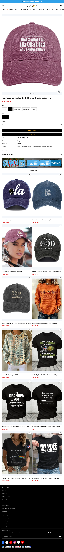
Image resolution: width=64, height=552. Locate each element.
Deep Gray (17, 109)
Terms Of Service (6, 505)
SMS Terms (4, 511)
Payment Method (6, 523)
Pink (10, 109)
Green (4, 109)
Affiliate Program (6, 496)
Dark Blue (26, 109)
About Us (4, 490)
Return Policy (5, 521)
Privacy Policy (5, 502)
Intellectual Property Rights (8, 508)
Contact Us (4, 493)
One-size (5, 117)
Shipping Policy (5, 518)
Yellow (34, 109)
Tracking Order (5, 526)
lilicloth (6, 550)
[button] (3, 5)
